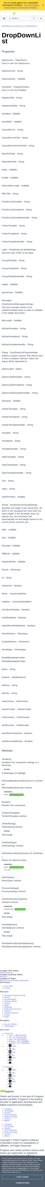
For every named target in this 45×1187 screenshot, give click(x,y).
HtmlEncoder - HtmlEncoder (15, 725)
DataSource (21, 60)
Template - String (10, 433)
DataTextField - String (12, 153)
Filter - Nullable (9, 529)
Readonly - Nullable (11, 401)
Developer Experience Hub (14, 995)
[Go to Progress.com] (7, 1092)
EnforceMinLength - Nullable (15, 185)
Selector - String (9, 685)
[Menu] (4, 18)
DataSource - (8, 60)
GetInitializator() (9, 924)
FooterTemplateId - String (14, 233)
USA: (17, 1035)
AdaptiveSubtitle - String (13, 105)
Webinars (8, 1007)
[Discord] (10, 1063)
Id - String (6, 577)
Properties (8, 51)
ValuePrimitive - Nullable (13, 497)
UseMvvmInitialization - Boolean (17, 741)
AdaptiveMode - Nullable (13, 561)
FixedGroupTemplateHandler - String (19, 217)
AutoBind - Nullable (11, 113)
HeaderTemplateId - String (14, 417)
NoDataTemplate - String (14, 328)
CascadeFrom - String (12, 129)
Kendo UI (3, 976)
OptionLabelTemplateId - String (17, 385)
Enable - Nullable (10, 177)
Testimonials (9, 1026)
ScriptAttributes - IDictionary (15, 641)
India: (18, 1039)
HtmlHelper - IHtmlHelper (14, 649)
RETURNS (7, 769)
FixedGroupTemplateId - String (17, 209)
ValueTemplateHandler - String (16, 473)
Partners (7, 1011)
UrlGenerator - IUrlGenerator (16, 717)
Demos (7, 997)
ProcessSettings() (10, 888)
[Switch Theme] (41, 18)
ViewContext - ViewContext (15, 701)
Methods (7, 750)
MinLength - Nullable (12, 320)
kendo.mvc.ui (19, 26)
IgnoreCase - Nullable (12, 292)
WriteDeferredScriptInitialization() (18, 943)
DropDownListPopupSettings (24, 352)
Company (8, 1109)
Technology (8, 1111)
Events (7, 1015)
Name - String (8, 669)
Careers (7, 1119)
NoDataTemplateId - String (15, 336)
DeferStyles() (8, 877)
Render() (6, 802)
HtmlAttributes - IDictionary (15, 633)
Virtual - (6, 505)
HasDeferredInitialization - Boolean (18, 625)
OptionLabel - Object (12, 369)
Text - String (8, 481)
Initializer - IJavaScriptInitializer (17, 601)
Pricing (7, 988)
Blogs (6, 1005)
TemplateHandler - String (14, 449)
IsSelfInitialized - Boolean (14, 617)
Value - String (8, 489)
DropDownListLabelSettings (22, 249)
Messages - (7, 300)
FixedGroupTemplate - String (16, 201)
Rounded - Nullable (11, 545)
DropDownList (31, 26)
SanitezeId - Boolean (12, 585)
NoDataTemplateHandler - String (17, 344)
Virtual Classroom (11, 1013)
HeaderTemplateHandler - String (17, 425)
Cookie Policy (22, 1168)
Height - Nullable (10, 284)
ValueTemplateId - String (14, 465)
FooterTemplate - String (13, 225)
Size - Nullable (9, 537)
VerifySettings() (9, 842)
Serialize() (6, 759)
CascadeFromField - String (15, 137)
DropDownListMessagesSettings (17, 304)
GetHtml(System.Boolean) (14, 899)
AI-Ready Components (19, 980)
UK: (17, 1037)
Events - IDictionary (11, 569)
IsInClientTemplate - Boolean (16, 609)
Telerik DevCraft (6, 973)
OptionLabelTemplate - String (16, 377)
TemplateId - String (11, 441)
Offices (7, 1121)
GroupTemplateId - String (14, 268)
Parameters (8, 792)
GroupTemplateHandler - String (17, 276)
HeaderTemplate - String (13, 409)
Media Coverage (10, 1117)
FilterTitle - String (10, 193)
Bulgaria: (19, 1041)
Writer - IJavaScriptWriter (14, 593)
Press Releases (10, 1115)
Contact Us (8, 1033)
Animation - (7, 87)
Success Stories (10, 1024)
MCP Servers (5, 980)
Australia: (19, 1043)
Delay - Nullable (9, 169)
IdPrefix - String (9, 693)
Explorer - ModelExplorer (14, 677)
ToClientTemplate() (11, 813)
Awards (7, 1113)
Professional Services (12, 1009)
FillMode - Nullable (11, 553)
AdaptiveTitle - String (12, 97)
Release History (10, 1001)
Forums (7, 1003)
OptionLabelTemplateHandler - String (20, 393)
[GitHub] (10, 1061)
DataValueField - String (13, 161)
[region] (22, 1171)
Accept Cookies (23, 1177)
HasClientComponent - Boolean (17, 733)
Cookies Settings (22, 1183)
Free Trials (8, 986)
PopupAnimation (21, 87)
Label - (5, 249)
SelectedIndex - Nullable (13, 79)
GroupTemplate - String (13, 260)
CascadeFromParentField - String (18, 145)
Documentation (10, 999)
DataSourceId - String (12, 71)
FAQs (6, 1017)
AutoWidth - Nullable (12, 121)
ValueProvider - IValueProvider (16, 709)
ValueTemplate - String (13, 457)
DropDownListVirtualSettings (23, 505)
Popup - (6, 352)
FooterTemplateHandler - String (17, 241)
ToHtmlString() (9, 823)
